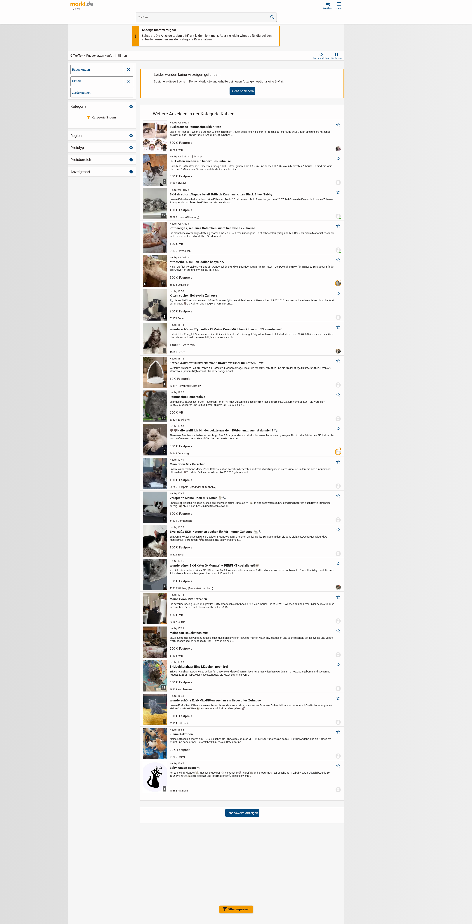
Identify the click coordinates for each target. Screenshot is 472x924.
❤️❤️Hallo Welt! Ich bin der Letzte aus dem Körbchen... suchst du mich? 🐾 (224, 430)
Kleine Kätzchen (181, 734)
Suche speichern (321, 58)
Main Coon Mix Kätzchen (187, 464)
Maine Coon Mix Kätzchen (188, 599)
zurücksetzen (81, 92)
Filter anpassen (238, 909)
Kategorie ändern (104, 117)
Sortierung (336, 58)
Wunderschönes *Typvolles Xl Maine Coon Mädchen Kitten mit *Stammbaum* (226, 329)
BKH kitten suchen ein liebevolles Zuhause (200, 161)
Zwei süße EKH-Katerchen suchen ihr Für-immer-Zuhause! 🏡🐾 (216, 532)
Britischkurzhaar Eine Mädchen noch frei (199, 666)
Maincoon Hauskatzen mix (189, 633)
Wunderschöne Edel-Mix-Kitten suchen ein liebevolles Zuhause (215, 700)
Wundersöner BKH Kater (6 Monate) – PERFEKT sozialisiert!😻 (214, 565)
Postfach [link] (328, 8)
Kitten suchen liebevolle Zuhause (193, 295)
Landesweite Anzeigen (242, 813)
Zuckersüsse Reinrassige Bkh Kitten (195, 127)
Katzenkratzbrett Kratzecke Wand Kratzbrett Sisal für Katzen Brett (216, 363)
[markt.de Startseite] (81, 3)
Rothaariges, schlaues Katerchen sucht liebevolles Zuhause (212, 228)
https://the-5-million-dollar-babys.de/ (197, 262)
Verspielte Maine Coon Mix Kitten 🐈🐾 (198, 498)
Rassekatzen (81, 69)
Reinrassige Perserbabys (187, 397)
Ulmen (76, 81)
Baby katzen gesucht (184, 768)
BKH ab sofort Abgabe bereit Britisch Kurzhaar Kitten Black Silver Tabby (221, 194)
